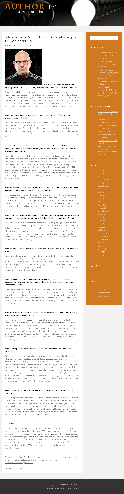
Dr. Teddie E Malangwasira (108, 111)
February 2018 (103, 179)
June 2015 (102, 255)
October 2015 (103, 246)
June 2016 (102, 224)
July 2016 (101, 220)
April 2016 (101, 230)
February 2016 (103, 236)
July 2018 (101, 170)
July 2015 (101, 252)
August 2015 (102, 249)
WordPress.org (103, 296)
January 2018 (103, 183)
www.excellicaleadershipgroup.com (19, 462)
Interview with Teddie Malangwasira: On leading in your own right (107, 117)
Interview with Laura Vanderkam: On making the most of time (108, 64)
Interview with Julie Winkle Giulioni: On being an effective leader (107, 55)
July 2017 (101, 195)
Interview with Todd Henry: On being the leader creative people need (108, 84)
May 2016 (101, 227)
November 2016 (104, 214)
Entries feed (102, 289)
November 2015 (104, 242)
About (110, 131)
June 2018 (102, 173)
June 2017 (102, 198)
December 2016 (104, 211)
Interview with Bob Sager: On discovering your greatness (108, 125)
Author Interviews (19, 468)
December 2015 (104, 239)
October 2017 (103, 189)
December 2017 (104, 186)
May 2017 (101, 201)
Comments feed (104, 293)
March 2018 (102, 176)
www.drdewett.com (13, 448)
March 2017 (102, 205)
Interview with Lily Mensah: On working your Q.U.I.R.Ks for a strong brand (108, 93)
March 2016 (102, 233)
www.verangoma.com (46, 460)
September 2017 (104, 192)
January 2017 (103, 208)
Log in (100, 286)
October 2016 (103, 217)
